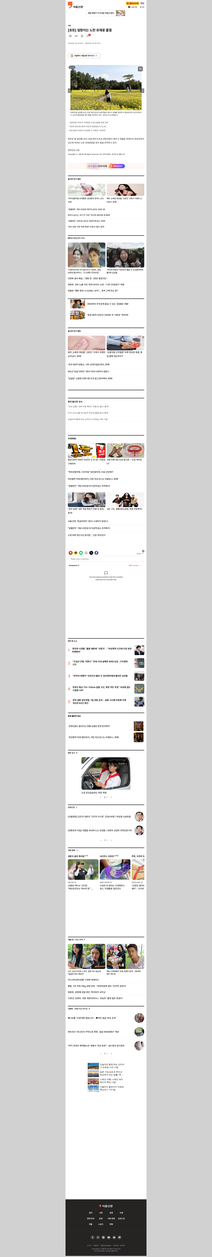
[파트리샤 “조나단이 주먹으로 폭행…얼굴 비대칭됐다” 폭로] (139, 1032)
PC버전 (122, 1245)
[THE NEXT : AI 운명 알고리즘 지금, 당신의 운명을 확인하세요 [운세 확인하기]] (106, 166)
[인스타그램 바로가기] (109, 1237)
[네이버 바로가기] (114, 1237)
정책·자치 (90, 1218)
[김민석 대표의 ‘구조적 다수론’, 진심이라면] (139, 817)
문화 (101, 1218)
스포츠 (100, 1224)
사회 (69, 25)
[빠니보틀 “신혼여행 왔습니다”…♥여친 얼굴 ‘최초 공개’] (139, 1018)
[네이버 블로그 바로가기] (120, 1237)
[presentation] (69, 90)
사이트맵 (115, 1245)
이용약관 (95, 1245)
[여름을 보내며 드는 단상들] (139, 830)
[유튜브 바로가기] (103, 1237)
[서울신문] (75, 5)
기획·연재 (71, 850)
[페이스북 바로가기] (93, 1237)
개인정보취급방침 (105, 1245)
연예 (111, 1224)
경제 (111, 1212)
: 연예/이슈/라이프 (78, 1008)
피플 (90, 1224)
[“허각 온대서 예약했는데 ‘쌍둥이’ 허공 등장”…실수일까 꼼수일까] (139, 1046)
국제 (121, 1212)
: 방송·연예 (75, 939)
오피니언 (71, 807)
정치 (90, 1212)
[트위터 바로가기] (98, 1237)
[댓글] (88, 36)
